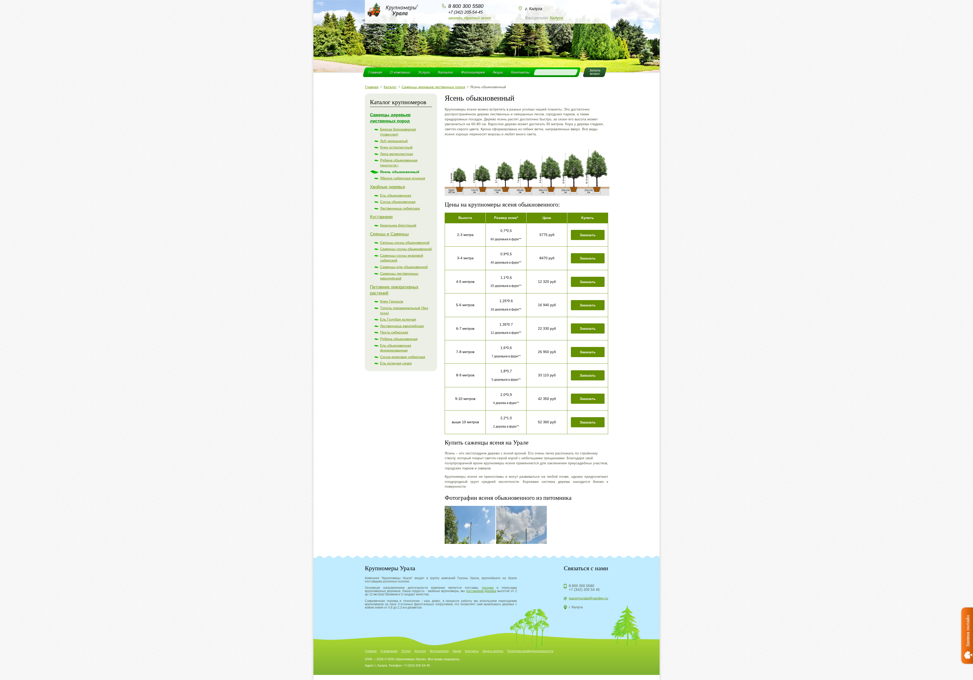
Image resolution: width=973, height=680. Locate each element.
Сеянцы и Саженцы (389, 234)
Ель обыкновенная (395, 195)
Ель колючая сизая (396, 363)
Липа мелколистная (396, 154)
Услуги (424, 72)
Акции (498, 72)
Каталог (445, 72)
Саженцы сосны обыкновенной (406, 249)
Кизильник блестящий (398, 225)
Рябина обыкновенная (399, 339)
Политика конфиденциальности (530, 651)
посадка (488, 588)
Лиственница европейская (402, 326)
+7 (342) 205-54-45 (465, 12)
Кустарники (381, 216)
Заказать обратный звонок (469, 18)
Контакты (520, 72)
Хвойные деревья (387, 187)
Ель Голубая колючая (398, 319)
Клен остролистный (396, 147)
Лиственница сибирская (400, 208)
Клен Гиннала (391, 301)
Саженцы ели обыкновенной (404, 267)
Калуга (556, 18)
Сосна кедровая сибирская (402, 357)
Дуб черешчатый (394, 141)
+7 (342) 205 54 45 (584, 589)
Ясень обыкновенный (399, 172)
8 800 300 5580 (465, 6)
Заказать (588, 235)
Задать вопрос (492, 651)
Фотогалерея (473, 72)
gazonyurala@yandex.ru (588, 598)
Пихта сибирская (394, 332)
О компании (400, 72)
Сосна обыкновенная (398, 202)
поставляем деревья (481, 591)
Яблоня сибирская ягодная (402, 178)
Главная (375, 72)
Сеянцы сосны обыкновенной (404, 243)
